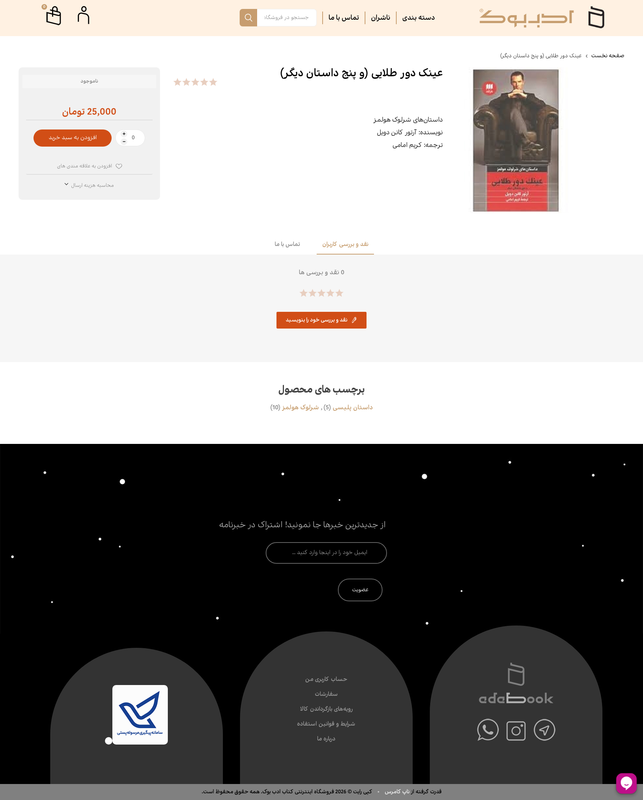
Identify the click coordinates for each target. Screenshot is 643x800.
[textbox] (287, 17)
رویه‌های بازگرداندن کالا (326, 709)
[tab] (345, 245)
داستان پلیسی (353, 408)
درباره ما (326, 739)
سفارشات (326, 694)
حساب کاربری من (326, 679)
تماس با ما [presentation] (287, 244)
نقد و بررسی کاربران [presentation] (345, 244)
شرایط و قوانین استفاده (326, 724)
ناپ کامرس (398, 791)
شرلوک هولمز (300, 408)
